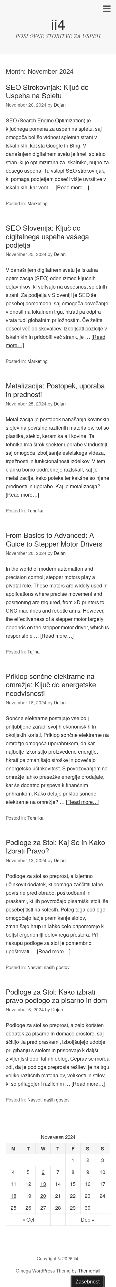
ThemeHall (89, 1270)
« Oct (28, 1219)
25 (13, 1207)
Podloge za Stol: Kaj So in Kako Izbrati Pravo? (55, 846)
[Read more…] (72, 187)
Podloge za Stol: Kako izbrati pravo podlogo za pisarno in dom (56, 996)
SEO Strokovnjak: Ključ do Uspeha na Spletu (47, 91)
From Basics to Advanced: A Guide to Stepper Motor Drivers (54, 539)
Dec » (87, 1219)
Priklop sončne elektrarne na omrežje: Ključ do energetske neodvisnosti (51, 684)
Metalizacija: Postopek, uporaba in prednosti (55, 389)
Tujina (33, 651)
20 (43, 1195)
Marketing (37, 203)
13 (43, 1183)
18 (13, 1195)
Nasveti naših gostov (48, 967)
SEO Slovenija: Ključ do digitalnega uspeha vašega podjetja (47, 236)
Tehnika (35, 510)
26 (28, 1207)
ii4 (58, 23)
